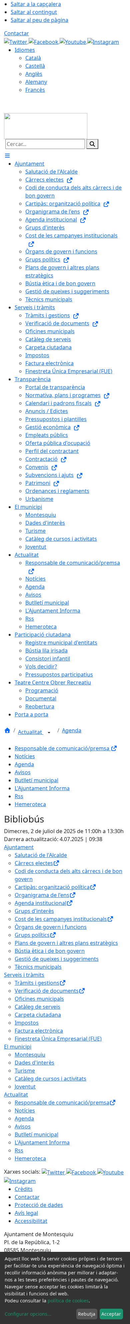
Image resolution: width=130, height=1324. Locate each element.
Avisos (23, 772)
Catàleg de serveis (37, 1006)
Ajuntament (19, 847)
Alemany (36, 81)
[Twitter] (16, 41)
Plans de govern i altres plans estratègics (66, 943)
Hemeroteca (30, 804)
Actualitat (30, 732)
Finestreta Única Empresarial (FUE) (58, 1038)
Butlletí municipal (36, 780)
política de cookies (68, 1300)
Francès (35, 89)
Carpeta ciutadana (38, 1014)
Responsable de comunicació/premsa (63, 748)
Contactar (16, 33)
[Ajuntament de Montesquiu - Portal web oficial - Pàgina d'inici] (45, 125)
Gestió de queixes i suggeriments (57, 958)
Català (33, 58)
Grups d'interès (34, 911)
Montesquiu (30, 1054)
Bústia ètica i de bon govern (50, 951)
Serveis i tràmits (24, 974)
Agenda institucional (40, 903)
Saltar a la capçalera (36, 4)
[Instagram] (103, 41)
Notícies (25, 756)
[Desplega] (49, 732)
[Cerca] (92, 144)
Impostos (27, 1022)
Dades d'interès (34, 1062)
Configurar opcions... (28, 1314)
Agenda (71, 730)
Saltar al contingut (34, 12)
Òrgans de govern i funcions (51, 927)
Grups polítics (32, 935)
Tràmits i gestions (37, 982)
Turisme (25, 1070)
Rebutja (86, 1314)
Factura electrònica (39, 1030)
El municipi (17, 1046)
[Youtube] (73, 41)
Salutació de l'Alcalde (41, 855)
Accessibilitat (31, 1221)
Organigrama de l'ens (42, 895)
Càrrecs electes (34, 863)
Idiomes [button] (25, 50)
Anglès (33, 73)
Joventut (25, 1086)
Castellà (35, 66)
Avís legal (26, 1213)
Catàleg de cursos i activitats (50, 1078)
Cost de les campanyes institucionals (61, 919)
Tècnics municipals (38, 966)
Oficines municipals (39, 998)
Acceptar (111, 1314)
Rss (19, 796)
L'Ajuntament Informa (42, 788)
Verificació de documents (47, 990)
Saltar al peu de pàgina (39, 20)
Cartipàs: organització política (52, 887)
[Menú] (7, 155)
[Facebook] (44, 41)
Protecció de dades (39, 1205)
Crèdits (24, 1189)
